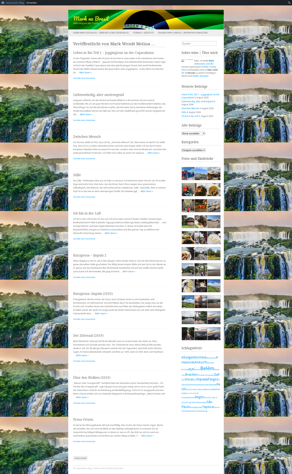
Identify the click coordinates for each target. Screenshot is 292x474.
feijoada (202, 379)
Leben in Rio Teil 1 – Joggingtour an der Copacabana (113, 53)
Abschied (199, 357)
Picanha (184, 397)
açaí (191, 369)
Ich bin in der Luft (87, 213)
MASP (215, 389)
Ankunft (201, 362)
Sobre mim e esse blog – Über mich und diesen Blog (101, 32)
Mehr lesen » (85, 72)
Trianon (217, 407)
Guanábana (198, 385)
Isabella (213, 385)
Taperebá (198, 407)
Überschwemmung (199, 411)
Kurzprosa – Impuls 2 (89, 255)
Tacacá (192, 407)
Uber (183, 411)
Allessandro (211, 358)
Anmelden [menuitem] (31, 2)
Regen (199, 397)
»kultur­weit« (200, 63)
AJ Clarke (119, 468)
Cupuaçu (210, 375)
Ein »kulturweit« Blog (82, 468)
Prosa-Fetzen (83, 419)
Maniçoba (209, 389)
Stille (77, 175)
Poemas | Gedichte (143, 32)
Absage (186, 357)
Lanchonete (191, 389)
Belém (196, 76)
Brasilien (204, 76)
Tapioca (208, 407)
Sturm (194, 402)
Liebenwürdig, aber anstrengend (98, 95)
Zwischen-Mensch (87, 137)
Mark (211, 60)
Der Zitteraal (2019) (88, 336)
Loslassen (200, 389)
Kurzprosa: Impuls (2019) (93, 294)
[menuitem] (289, 2)
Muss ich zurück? (191, 393)
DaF (217, 375)
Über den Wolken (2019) (91, 378)
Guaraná (206, 385)
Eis (195, 380)
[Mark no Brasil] (130, 19)
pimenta (191, 397)
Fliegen (213, 379)
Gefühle (190, 385)
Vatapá (188, 411)
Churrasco (202, 375)
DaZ (183, 380)
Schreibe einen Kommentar (84, 78)
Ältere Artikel (80, 458)
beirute (197, 369)
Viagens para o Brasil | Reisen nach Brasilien (183, 32)
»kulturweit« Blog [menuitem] (15, 2)
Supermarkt (202, 402)
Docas (189, 379)
